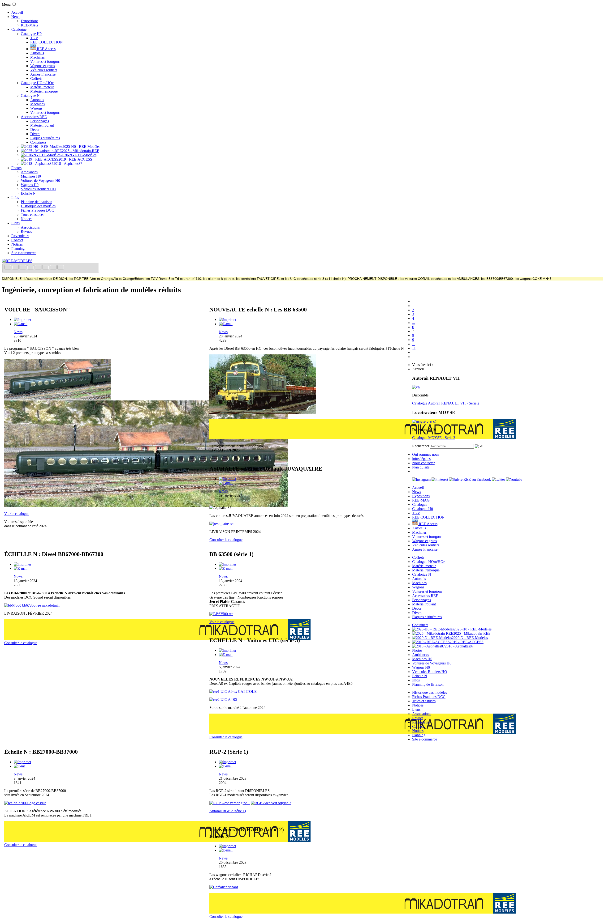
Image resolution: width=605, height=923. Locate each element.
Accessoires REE (34, 117)
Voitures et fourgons (45, 62)
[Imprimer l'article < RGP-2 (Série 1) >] (227, 762)
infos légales (421, 459)
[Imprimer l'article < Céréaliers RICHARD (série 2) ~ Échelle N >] (227, 846)
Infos (15, 198)
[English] (15, 268)
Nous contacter (423, 463)
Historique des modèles (38, 206)
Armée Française (43, 74)
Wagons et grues (42, 66)
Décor (34, 130)
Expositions (29, 21)
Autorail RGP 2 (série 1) (227, 811)
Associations (30, 227)
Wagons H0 (30, 185)
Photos (16, 168)
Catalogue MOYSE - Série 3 (433, 438)
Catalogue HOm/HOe (37, 83)
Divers (35, 134)
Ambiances (29, 172)
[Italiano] (31, 268)
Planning (18, 249)
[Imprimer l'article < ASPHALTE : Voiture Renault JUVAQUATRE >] (227, 479)
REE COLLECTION (46, 42)
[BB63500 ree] (221, 614)
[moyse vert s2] (424, 422)
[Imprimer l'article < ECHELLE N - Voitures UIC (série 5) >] (227, 650)
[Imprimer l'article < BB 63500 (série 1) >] (227, 564)
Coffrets (36, 79)
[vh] (416, 387)
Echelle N (28, 193)
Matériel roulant (42, 125)
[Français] (8, 268)
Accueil (17, 12)
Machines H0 (31, 176)
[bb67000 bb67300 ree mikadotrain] (32, 605)
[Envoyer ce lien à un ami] (20, 324)
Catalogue (18, 29)
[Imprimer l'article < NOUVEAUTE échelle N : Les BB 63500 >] (227, 320)
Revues (26, 232)
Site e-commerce (23, 253)
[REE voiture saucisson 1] (57, 398)
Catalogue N (30, 96)
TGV (34, 38)
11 (414, 348)
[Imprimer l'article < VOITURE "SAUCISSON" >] (22, 320)
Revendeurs (20, 236)
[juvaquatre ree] (221, 524)
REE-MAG (29, 25)
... (413, 323)
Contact (17, 240)
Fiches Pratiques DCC (37, 210)
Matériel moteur (42, 87)
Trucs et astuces (32, 215)
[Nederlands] (53, 268)
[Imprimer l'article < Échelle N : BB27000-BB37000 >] (22, 762)
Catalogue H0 (31, 34)
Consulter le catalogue (225, 540)
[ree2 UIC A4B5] (223, 700)
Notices (26, 219)
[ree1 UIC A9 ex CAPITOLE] (233, 691)
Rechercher (420, 446)
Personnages (39, 121)
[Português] (46, 268)
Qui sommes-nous (425, 454)
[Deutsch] (23, 268)
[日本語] (61, 268)
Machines (37, 57)
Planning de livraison (36, 202)
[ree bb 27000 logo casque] (25, 803)
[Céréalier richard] (223, 887)
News (15, 17)
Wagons (36, 108)
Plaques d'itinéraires (45, 138)
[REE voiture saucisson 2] (146, 506)
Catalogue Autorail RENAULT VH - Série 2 (445, 403)
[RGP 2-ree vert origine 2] (271, 803)
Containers (38, 142)
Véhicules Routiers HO (38, 189)
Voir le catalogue (16, 514)
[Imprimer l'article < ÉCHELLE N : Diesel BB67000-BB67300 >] (22, 564)
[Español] (38, 268)
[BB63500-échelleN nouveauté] (262, 413)
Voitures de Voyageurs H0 (40, 181)
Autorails (37, 53)
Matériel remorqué (44, 91)
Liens (15, 223)
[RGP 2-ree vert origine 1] (229, 803)
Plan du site (420, 467)
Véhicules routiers (43, 70)
